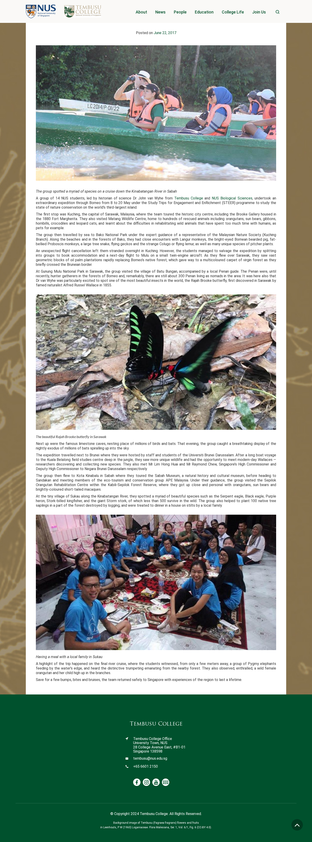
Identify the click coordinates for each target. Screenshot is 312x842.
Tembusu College (188, 198)
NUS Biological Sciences (232, 198)
